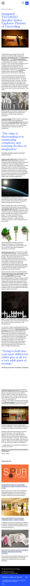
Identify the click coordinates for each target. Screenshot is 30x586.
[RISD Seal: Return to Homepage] (3, 4)
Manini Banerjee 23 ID (7, 252)
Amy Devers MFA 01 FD (15, 122)
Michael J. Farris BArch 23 (9, 57)
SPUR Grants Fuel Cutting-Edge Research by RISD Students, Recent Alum (14, 486)
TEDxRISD (21, 69)
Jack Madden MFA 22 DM (9, 208)
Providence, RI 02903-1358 (9, 573)
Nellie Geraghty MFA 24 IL (9, 159)
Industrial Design (20, 328)
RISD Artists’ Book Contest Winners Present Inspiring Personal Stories (14, 551)
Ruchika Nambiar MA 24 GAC (10, 389)
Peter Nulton (10, 275)
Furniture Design (6, 119)
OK (3, 583)
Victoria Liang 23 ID (19, 59)
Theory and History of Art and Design (12, 273)
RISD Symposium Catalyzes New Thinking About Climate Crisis (12, 519)
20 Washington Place (7, 571)
